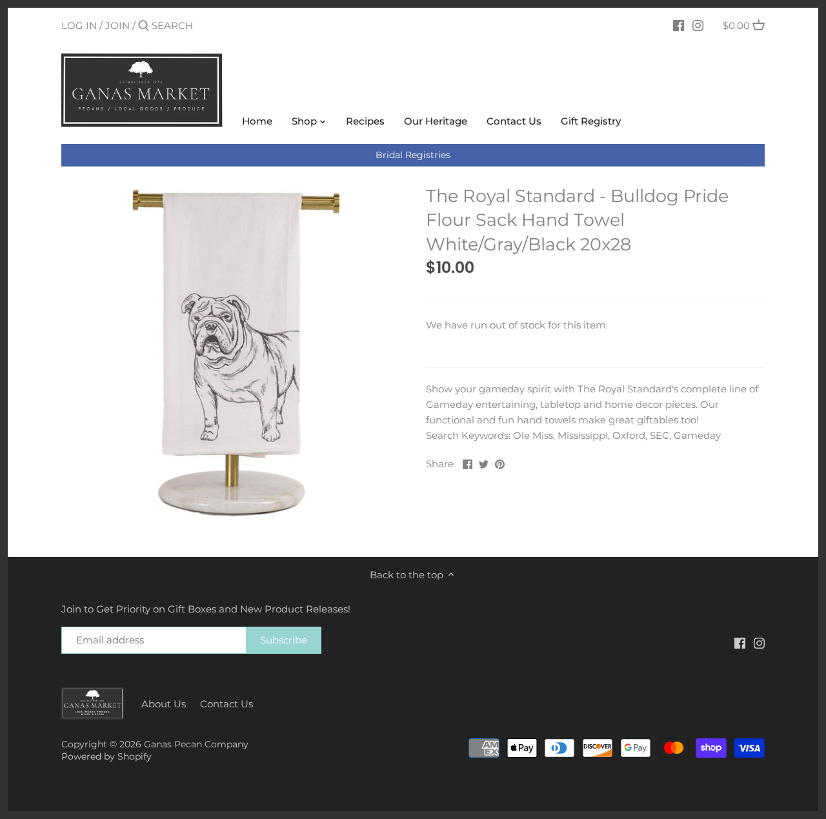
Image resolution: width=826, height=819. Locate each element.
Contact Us (226, 704)
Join (117, 25)
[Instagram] (697, 25)
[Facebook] (678, 25)
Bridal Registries (413, 155)
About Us (163, 704)
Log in (79, 25)
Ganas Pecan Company (196, 744)
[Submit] (143, 26)
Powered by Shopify (106, 756)
